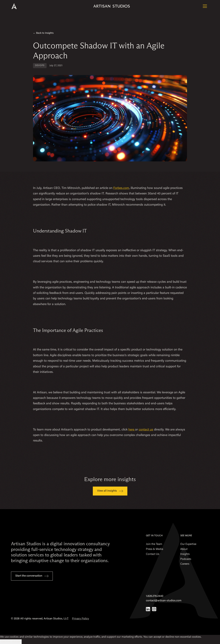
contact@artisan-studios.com (164, 600)
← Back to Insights (43, 33)
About (184, 549)
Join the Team (154, 544)
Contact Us (152, 554)
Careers (184, 564)
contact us (146, 429)
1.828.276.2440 (154, 596)
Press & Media (154, 549)
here (131, 429)
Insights (185, 554)
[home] (18, 6)
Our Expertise (188, 544)
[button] (205, 6)
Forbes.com (121, 188)
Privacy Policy (80, 618)
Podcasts (185, 559)
